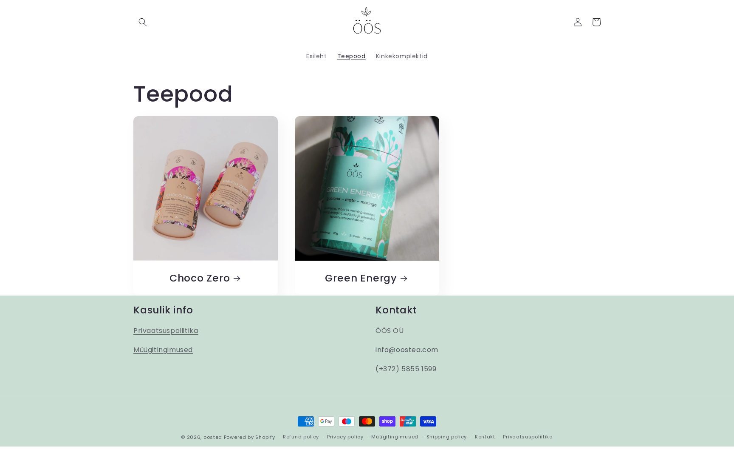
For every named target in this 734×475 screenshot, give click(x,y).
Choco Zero (199, 278)
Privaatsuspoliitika (165, 331)
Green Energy (361, 278)
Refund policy (301, 436)
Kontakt (485, 436)
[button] (142, 22)
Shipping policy (446, 436)
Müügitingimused (163, 350)
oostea (212, 437)
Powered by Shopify (249, 437)
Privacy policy (345, 436)
